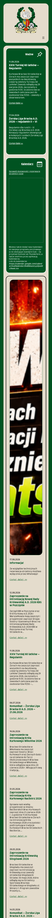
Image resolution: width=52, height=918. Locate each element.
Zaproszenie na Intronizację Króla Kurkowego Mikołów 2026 (26, 738)
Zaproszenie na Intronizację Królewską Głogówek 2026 (24, 856)
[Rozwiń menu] (43, 37)
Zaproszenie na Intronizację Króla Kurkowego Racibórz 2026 (26, 795)
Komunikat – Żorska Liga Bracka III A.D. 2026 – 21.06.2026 (25, 709)
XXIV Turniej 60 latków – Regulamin (24, 67)
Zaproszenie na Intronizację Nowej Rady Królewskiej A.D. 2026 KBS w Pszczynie (25, 601)
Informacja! (17, 563)
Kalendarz (27, 164)
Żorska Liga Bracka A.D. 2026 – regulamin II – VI (23, 120)
